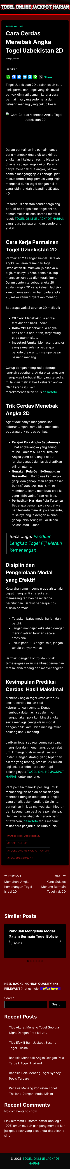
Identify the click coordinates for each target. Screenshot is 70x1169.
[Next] (60, 941)
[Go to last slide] (10, 941)
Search (9, 998)
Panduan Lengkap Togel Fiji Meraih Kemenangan (36, 543)
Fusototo (31, 1121)
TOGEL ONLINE (14, 26)
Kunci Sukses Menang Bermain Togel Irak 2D (53, 883)
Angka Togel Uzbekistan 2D (24, 835)
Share (48, 77)
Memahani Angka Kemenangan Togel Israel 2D (18, 883)
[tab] (28, 961)
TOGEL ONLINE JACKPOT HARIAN (28, 850)
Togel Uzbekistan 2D (20, 858)
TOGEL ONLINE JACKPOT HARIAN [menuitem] (39, 218)
